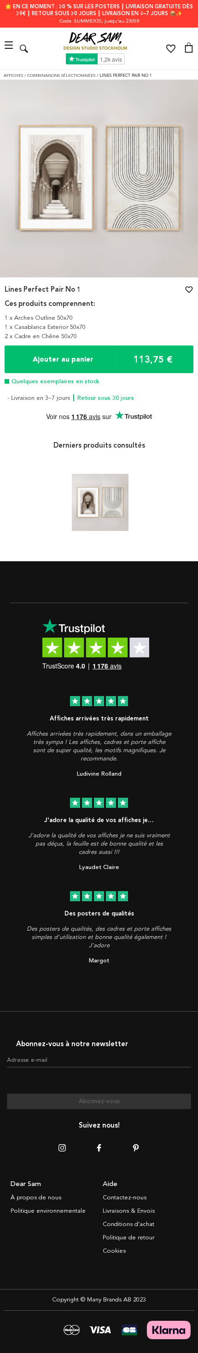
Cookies (114, 1251)
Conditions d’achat (128, 1224)
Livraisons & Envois (129, 1211)
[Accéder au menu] (10, 48)
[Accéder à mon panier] (189, 48)
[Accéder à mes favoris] (171, 48)
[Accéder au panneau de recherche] (24, 48)
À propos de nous (36, 1197)
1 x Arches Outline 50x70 (39, 318)
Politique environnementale (48, 1211)
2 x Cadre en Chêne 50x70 (41, 336)
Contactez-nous (124, 1197)
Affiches (14, 75)
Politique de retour (128, 1237)
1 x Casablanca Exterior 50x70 (45, 327)
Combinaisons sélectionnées (62, 75)
